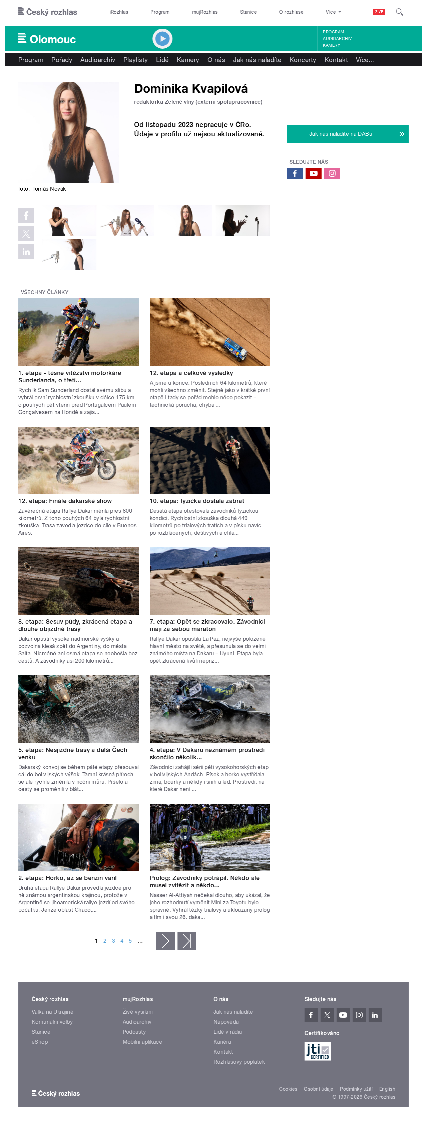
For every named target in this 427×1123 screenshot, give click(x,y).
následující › (165, 941)
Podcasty (134, 1032)
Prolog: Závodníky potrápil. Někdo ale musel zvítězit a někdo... (205, 881)
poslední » (186, 941)
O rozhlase (291, 12)
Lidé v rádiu (228, 1032)
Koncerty (303, 59)
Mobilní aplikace (142, 1042)
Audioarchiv (337, 38)
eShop (40, 1042)
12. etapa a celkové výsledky (191, 372)
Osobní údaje (319, 1089)
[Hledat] (400, 12)
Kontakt (336, 59)
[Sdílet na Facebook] (26, 215)
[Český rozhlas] (47, 12)
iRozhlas (119, 12)
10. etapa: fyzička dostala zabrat (197, 500)
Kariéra (222, 1042)
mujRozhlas (205, 12)
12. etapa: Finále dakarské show (65, 500)
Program (159, 12)
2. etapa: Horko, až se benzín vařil (67, 877)
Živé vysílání (138, 1012)
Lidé (162, 59)
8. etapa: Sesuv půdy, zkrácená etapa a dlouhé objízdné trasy (75, 625)
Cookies (288, 1089)
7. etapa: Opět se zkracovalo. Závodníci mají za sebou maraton (207, 625)
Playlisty (135, 59)
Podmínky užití (356, 1089)
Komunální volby (52, 1022)
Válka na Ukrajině (52, 1012)
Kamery (331, 45)
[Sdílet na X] (26, 233)
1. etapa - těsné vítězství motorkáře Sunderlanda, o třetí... (69, 376)
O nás (216, 59)
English (387, 1089)
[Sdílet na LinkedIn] (26, 251)
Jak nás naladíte (257, 59)
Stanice (248, 12)
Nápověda (226, 1022)
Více (365, 59)
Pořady (61, 59)
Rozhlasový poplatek (239, 1062)
